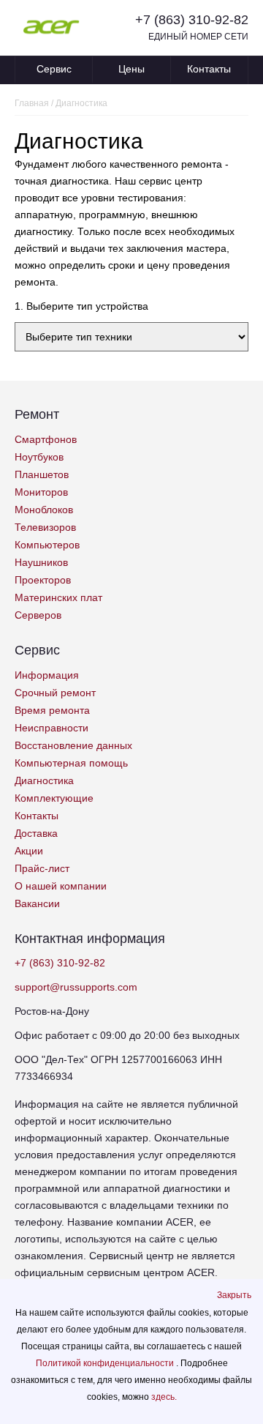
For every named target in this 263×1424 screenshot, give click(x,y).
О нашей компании (61, 886)
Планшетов (42, 474)
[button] (234, 1295)
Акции (29, 851)
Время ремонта (52, 710)
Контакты (209, 69)
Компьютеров (47, 545)
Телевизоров (45, 527)
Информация (47, 675)
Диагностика (44, 780)
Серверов (38, 615)
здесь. (164, 1397)
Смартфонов (46, 439)
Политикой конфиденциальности (106, 1363)
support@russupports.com (76, 987)
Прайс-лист (42, 868)
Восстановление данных (73, 745)
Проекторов (43, 580)
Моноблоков (44, 509)
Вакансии (37, 903)
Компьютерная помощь (71, 763)
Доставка (36, 833)
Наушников (41, 562)
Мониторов (41, 492)
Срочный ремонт (55, 692)
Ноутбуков (39, 457)
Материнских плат (58, 597)
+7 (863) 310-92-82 (191, 19)
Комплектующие (54, 798)
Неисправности (51, 728)
